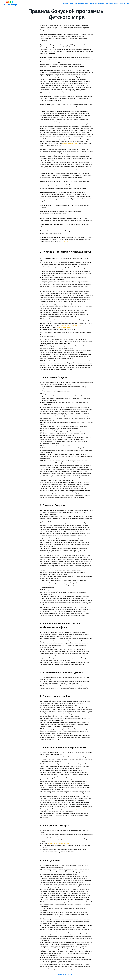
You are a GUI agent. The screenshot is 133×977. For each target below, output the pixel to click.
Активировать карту (81, 3)
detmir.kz (65, 241)
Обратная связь (125, 3)
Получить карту (68, 3)
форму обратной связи (69, 143)
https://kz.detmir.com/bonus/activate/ (72, 325)
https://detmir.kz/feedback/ (65, 327)
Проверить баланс (112, 3)
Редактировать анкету (97, 3)
